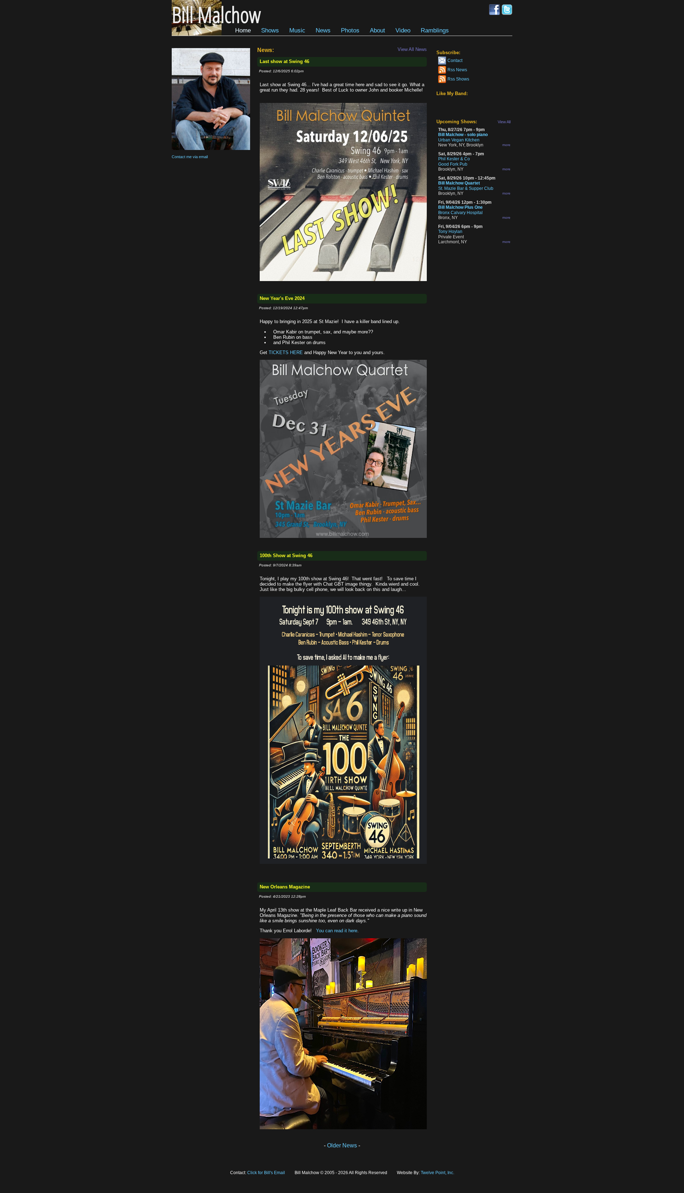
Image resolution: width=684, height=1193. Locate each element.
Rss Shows (458, 79)
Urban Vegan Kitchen (459, 140)
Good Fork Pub (452, 164)
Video (402, 30)
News (323, 30)
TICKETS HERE (286, 352)
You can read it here (336, 930)
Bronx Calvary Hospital (460, 212)
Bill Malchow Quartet (459, 183)
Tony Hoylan (450, 231)
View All (504, 122)
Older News (342, 1145)
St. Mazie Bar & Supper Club (465, 188)
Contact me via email (190, 157)
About (377, 30)
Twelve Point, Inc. (437, 1172)
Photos (350, 30)
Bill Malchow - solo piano (463, 134)
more (506, 145)
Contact (454, 60)
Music (297, 30)
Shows (270, 30)
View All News (412, 49)
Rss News (457, 69)
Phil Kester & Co (454, 158)
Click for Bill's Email (266, 1172)
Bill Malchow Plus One (460, 207)
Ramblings (435, 30)
